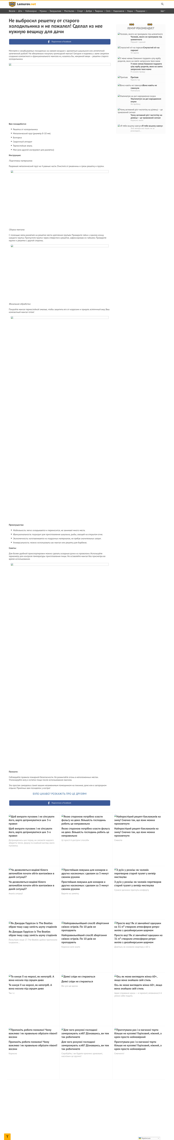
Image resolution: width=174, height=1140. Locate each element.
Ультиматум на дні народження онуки (146, 100)
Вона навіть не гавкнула (144, 86)
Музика (43, 11)
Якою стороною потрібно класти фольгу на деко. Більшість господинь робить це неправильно (85, 832)
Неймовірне (31, 11)
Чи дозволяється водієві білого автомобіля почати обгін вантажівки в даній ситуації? (31, 885)
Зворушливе (55, 11)
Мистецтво (69, 11)
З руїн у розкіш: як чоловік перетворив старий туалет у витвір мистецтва (137, 883)
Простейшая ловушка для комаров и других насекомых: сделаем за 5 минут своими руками (85, 885)
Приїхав (134, 77)
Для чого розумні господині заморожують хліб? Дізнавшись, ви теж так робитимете (85, 1045)
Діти (20, 11)
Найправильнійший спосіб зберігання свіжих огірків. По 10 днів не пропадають (84, 938)
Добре (89, 11)
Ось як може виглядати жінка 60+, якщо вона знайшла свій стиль (138, 986)
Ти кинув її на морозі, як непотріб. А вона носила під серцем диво (30, 986)
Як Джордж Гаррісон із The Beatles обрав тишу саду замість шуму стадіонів (33, 933)
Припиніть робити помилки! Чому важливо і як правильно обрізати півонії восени (33, 1045)
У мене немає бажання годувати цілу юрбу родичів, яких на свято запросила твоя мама (147, 66)
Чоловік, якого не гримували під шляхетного (146, 38)
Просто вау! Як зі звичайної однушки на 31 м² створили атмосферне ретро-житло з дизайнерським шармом (138, 938)
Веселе (12, 11)
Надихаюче (118, 11)
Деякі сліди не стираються (77, 981)
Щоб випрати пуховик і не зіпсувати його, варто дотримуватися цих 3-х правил (30, 832)
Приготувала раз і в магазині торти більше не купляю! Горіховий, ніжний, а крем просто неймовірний (138, 1045)
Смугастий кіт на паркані (145, 49)
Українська (145, 1138)
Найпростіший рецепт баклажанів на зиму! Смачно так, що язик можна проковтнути (136, 832)
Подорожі (140, 11)
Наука (130, 11)
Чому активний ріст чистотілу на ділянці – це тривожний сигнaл (146, 116)
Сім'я (108, 11)
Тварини (99, 11)
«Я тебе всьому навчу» (152, 125)
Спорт (80, 11)
